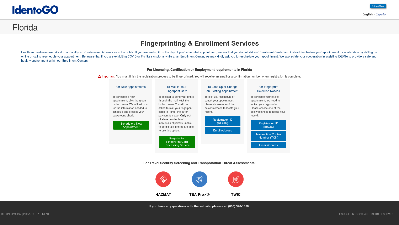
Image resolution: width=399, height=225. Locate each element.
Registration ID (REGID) (222, 121)
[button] (378, 6)
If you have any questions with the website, (199, 206)
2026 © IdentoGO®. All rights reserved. (366, 214)
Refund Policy (11, 214)
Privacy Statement (36, 214)
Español (381, 14)
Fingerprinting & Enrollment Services (199, 43)
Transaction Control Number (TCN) (268, 135)
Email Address (222, 130)
